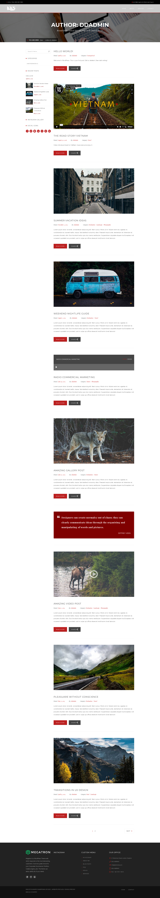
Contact (131, 889)
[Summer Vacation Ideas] (29, 85)
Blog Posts (87, 864)
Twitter (31, 131)
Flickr (34, 131)
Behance (49, 131)
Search (49, 51)
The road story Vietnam (71, 135)
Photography (107, 225)
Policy (85, 870)
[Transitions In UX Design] (94, 760)
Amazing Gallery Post (40, 100)
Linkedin (38, 131)
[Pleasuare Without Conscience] (29, 110)
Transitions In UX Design (71, 790)
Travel (89, 140)
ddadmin (74, 55)
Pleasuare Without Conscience (39, 109)
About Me (86, 860)
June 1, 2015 (61, 608)
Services (86, 873)
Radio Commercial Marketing (74, 377)
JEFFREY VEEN (124, 533)
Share (73, 68)
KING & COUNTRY (31, 892)
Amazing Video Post (67, 603)
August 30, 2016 (62, 140)
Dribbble (42, 131)
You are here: (34, 40)
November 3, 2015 (63, 225)
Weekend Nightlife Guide (41, 91)
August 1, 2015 (62, 318)
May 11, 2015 (61, 701)
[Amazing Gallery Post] (29, 102)
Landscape (99, 225)
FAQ (84, 867)
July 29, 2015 (62, 382)
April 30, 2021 (62, 55)
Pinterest (45, 131)
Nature (88, 382)
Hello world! (29, 76)
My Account (87, 857)
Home (41, 40)
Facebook (27, 131)
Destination (92, 225)
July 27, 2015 (62, 475)
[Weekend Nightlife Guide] (29, 93)
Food (87, 794)
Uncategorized (31, 63)
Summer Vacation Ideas (41, 83)
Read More (60, 68)
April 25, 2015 (62, 794)
